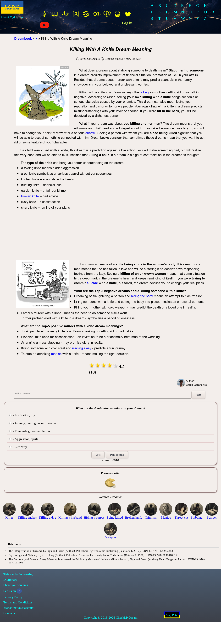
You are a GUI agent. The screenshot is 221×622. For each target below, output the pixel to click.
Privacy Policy (13, 597)
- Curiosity (19, 447)
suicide (92, 282)
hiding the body (142, 295)
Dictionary (10, 579)
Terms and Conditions (17, 602)
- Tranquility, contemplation (31, 431)
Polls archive (117, 454)
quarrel (90, 132)
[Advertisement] (110, 235)
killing (145, 92)
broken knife (30, 196)
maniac (56, 353)
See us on (9, 591)
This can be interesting (18, 574)
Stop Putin (172, 615)
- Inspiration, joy (23, 415)
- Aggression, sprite (25, 439)
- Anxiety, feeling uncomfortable (34, 423)
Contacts (9, 613)
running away (81, 348)
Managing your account (18, 607)
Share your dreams (15, 585)
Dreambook (23, 38)
